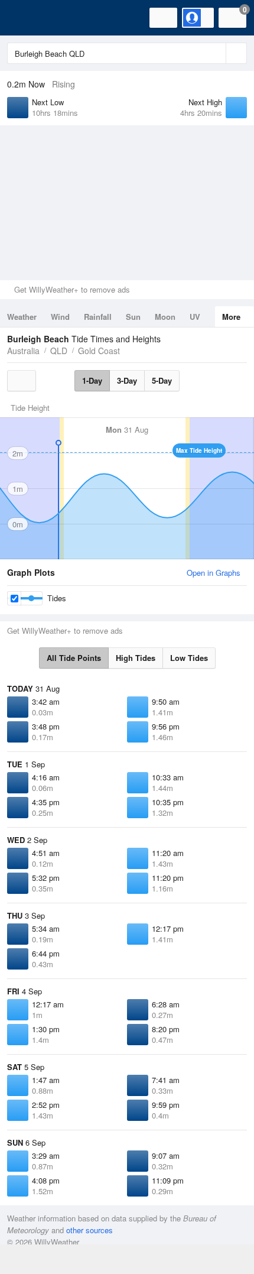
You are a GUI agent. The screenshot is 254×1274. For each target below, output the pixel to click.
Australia (23, 350)
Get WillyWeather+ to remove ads (72, 289)
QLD (58, 350)
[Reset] (215, 53)
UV (195, 316)
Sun (133, 316)
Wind (60, 316)
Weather (22, 316)
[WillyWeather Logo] (26, 17)
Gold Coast (99, 350)
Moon (165, 316)
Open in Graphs (213, 572)
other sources (89, 1230)
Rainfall (98, 316)
